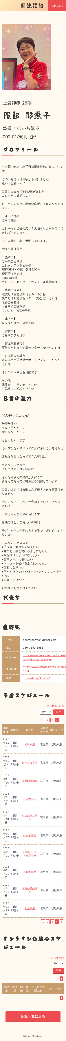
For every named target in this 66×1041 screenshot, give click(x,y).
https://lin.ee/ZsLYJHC (36, 678)
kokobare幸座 (31, 780)
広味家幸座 (29, 871)
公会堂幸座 (29, 799)
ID (50, 988)
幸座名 (30, 729)
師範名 (15, 729)
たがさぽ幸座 (29, 762)
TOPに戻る (56, 5)
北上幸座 (30, 908)
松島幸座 (30, 744)
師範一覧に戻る (33, 1016)
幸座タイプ (56, 729)
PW (59, 988)
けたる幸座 (29, 835)
